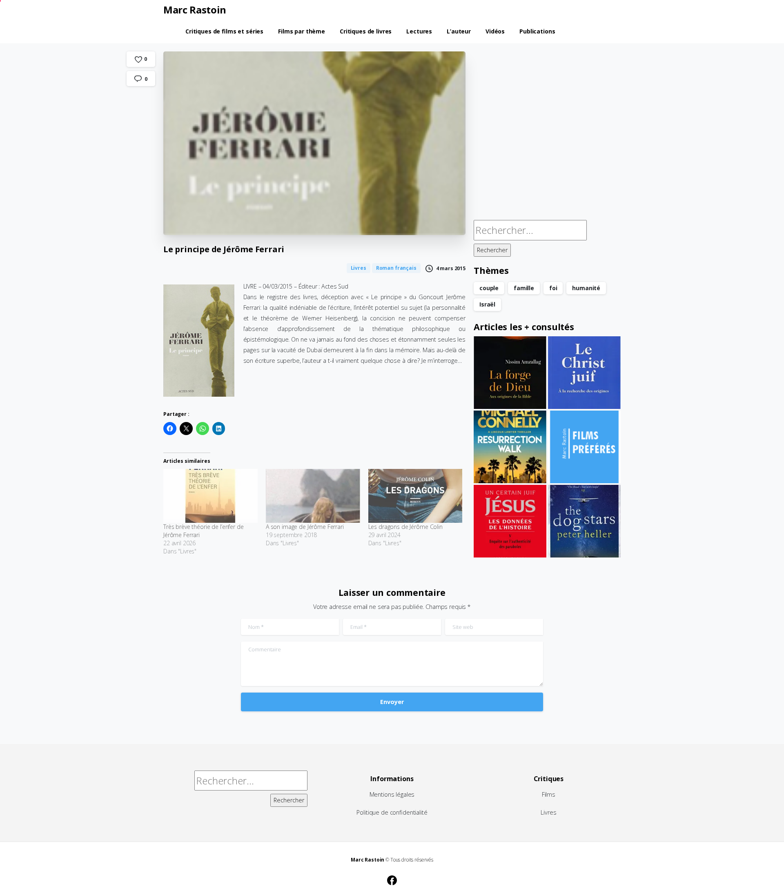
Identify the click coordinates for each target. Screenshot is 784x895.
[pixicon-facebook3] (392, 879)
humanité (586, 288)
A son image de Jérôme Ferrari (305, 527)
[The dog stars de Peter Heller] (584, 521)
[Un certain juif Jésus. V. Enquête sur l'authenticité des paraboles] (510, 521)
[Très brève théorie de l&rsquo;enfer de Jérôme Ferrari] (210, 496)
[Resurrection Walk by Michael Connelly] (510, 447)
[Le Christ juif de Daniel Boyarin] (584, 372)
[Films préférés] (584, 447)
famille (524, 288)
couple (489, 288)
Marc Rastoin (194, 9)
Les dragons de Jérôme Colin (405, 527)
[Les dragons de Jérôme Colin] (415, 496)
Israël (487, 304)
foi (553, 288)
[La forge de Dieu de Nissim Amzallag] (510, 372)
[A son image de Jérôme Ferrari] (313, 496)
